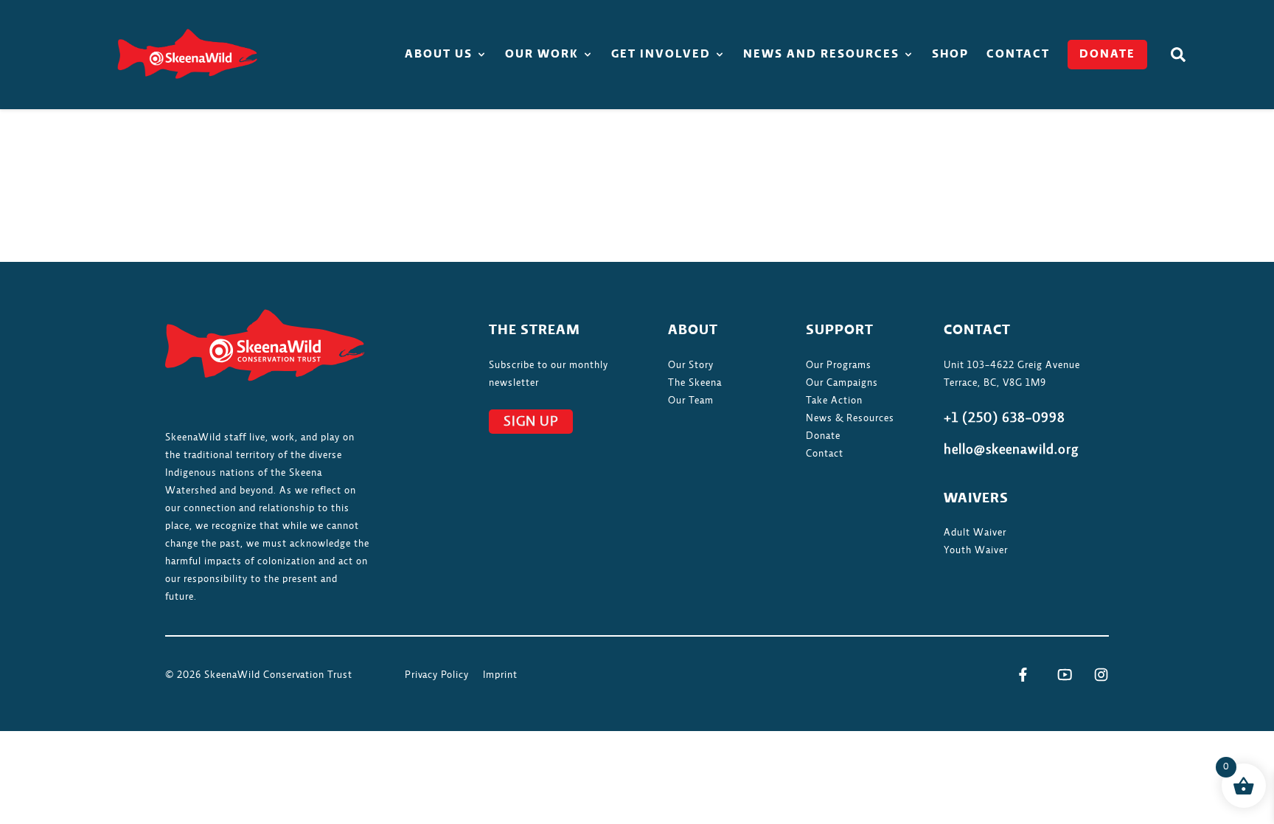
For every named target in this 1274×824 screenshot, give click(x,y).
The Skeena (695, 383)
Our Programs (838, 365)
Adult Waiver (975, 532)
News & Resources (850, 418)
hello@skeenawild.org (1011, 450)
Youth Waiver (976, 550)
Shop (950, 54)
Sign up (531, 422)
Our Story (691, 365)
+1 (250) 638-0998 (1004, 418)
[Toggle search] (1178, 54)
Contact (1018, 54)
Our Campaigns (842, 383)
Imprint (500, 675)
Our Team (691, 400)
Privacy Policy (437, 675)
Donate (1107, 54)
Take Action (834, 400)
